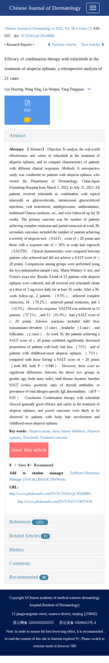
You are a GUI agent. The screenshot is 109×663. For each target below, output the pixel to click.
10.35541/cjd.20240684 (37, 36)
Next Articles (91, 44)
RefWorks (58, 479)
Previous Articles (64, 44)
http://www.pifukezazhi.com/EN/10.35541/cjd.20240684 (50, 494)
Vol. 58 (69, 28)
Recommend (43, 465)
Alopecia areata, (40, 431)
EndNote (76, 473)
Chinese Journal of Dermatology (45, 8)
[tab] (54, 135)
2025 (59, 28)
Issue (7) (85, 28)
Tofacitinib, (31, 437)
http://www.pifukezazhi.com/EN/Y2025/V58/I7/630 (55, 501)
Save (22, 465)
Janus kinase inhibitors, (69, 431)
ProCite (30, 479)
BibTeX (43, 479)
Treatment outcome (53, 437)
